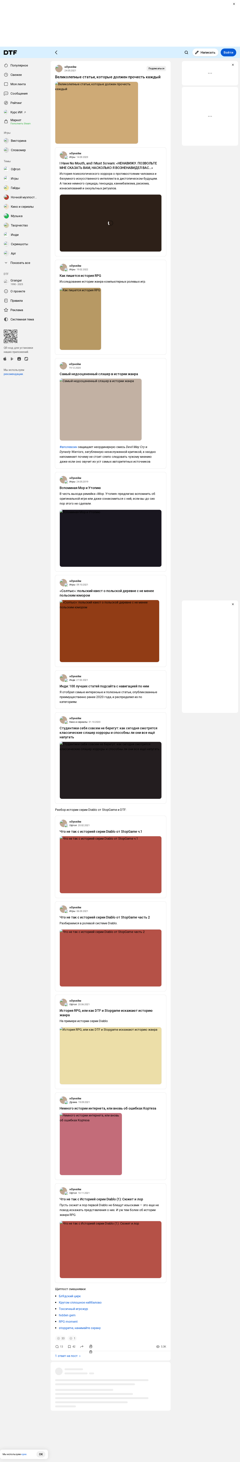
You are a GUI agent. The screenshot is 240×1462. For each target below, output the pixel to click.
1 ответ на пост (66, 1356)
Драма (73, 1102)
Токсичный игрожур (73, 1309)
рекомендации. (13, 374)
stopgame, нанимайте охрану (80, 1328)
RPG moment (68, 1321)
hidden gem (67, 1315)
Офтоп (73, 825)
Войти (228, 52)
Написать (208, 52)
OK (41, 1454)
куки (23, 1454)
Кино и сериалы (78, 722)
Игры (72, 157)
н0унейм (70, 67)
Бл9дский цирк (70, 1296)
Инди (72, 680)
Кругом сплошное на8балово (80, 1302)
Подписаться (156, 68)
